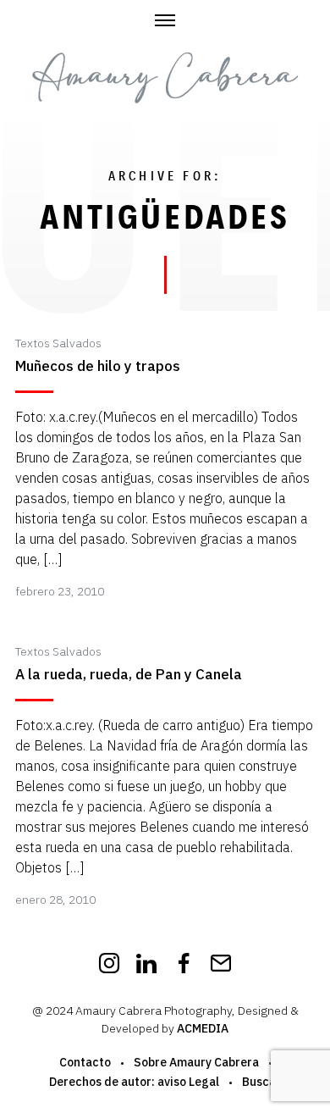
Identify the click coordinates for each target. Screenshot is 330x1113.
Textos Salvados (58, 343)
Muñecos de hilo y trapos (97, 366)
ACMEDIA (202, 1028)
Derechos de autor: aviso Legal (134, 1081)
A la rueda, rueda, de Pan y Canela (128, 675)
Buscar (261, 1081)
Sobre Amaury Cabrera (196, 1062)
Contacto (85, 1062)
